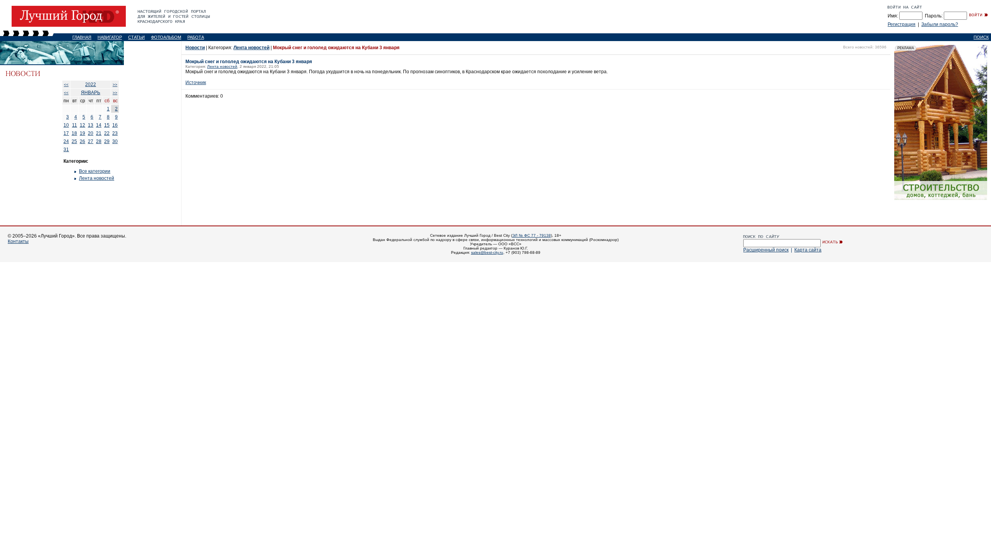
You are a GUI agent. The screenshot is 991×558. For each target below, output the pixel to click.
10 (66, 125)
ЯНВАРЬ (90, 92)
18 (74, 133)
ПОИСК (981, 37)
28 (98, 141)
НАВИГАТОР (110, 37)
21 (98, 133)
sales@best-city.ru (487, 252)
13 (90, 125)
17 (66, 133)
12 (82, 125)
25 (74, 141)
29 (107, 141)
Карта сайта (807, 250)
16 (115, 125)
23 (115, 133)
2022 (90, 84)
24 (66, 141)
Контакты (18, 241)
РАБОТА (195, 37)
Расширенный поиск (766, 250)
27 (90, 141)
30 (115, 141)
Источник (195, 82)
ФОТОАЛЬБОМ (166, 37)
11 (74, 125)
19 (82, 133)
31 (66, 149)
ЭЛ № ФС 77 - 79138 (531, 235)
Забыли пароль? (939, 24)
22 (107, 133)
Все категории (94, 171)
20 (90, 133)
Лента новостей (96, 178)
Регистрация (902, 24)
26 (82, 141)
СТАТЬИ (136, 37)
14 (98, 125)
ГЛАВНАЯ (81, 37)
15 (107, 125)
